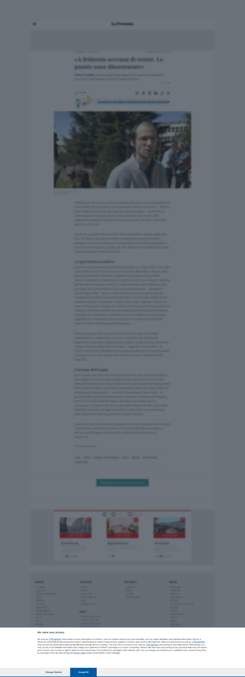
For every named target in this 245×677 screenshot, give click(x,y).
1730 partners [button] (55, 639)
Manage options (54, 672)
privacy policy (80, 653)
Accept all (83, 672)
